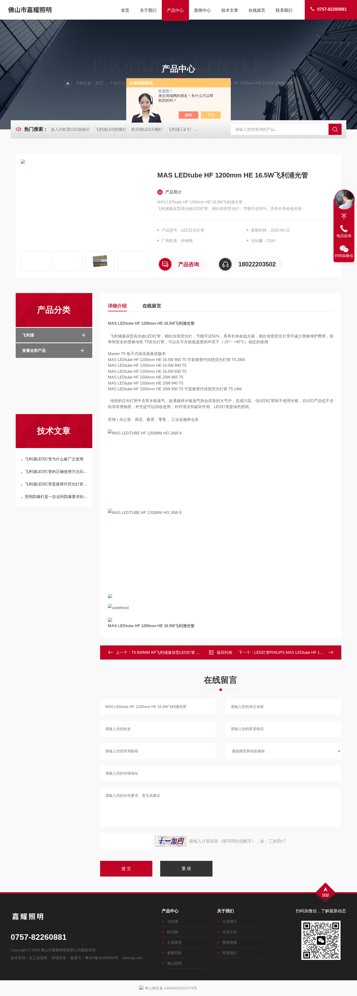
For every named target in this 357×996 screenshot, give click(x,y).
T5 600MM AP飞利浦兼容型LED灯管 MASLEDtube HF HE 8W (185, 652)
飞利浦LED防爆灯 (110, 129)
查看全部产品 (34, 350)
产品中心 (175, 10)
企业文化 (229, 932)
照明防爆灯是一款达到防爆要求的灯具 (56, 496)
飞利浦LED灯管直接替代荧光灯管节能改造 (56, 484)
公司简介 (229, 921)
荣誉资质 (229, 942)
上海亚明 (174, 942)
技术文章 (229, 10)
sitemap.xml (132, 958)
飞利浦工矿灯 (179, 129)
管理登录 (58, 958)
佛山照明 (174, 963)
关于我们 (148, 10)
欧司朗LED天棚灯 (147, 129)
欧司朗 (172, 932)
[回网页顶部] (344, 216)
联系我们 (284, 10)
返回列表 (224, 652)
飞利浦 (28, 335)
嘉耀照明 (174, 953)
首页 (125, 10)
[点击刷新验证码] (170, 841)
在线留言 (257, 10)
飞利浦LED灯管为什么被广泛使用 (54, 459)
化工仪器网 (38, 958)
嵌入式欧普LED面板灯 (70, 129)
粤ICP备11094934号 (101, 958)
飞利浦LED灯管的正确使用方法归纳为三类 (56, 471)
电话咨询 (344, 236)
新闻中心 (202, 10)
